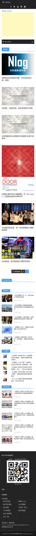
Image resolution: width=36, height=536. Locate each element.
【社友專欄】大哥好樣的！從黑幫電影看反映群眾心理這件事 (24, 318)
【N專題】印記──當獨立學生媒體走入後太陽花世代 (24, 328)
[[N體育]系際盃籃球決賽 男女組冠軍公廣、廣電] (18, 64)
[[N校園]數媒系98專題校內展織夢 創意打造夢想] (18, 124)
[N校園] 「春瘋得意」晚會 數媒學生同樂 (17, 108)
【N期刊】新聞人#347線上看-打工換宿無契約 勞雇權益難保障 (24, 392)
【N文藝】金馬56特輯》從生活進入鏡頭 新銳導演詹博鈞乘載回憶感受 (21, 374)
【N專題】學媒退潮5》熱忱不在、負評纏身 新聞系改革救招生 (24, 339)
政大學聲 (6, 507)
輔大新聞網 (21, 510)
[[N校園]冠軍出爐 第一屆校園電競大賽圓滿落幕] (18, 214)
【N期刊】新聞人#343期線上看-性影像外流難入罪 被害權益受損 (24, 438)
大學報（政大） (23, 507)
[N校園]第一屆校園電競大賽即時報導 (16, 261)
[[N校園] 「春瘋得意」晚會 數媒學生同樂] (18, 96)
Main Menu (8, 42)
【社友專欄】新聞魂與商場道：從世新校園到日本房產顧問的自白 (24, 307)
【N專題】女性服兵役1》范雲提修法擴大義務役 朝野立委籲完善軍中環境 (21, 358)
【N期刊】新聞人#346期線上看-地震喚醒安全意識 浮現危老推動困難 (24, 403)
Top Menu (8, 2)
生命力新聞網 (7, 513)
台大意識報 (21, 504)
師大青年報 (6, 501)
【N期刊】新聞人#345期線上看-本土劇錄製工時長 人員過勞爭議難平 (24, 415)
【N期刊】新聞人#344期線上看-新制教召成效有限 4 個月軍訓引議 (24, 427)
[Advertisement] (18, 24)
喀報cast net (22, 501)
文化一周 (6, 516)
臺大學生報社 (7, 504)
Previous (17, 271)
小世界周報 (6, 510)
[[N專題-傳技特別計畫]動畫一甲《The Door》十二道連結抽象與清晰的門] (18, 168)
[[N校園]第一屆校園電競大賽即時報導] (18, 247)
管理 (3, 489)
